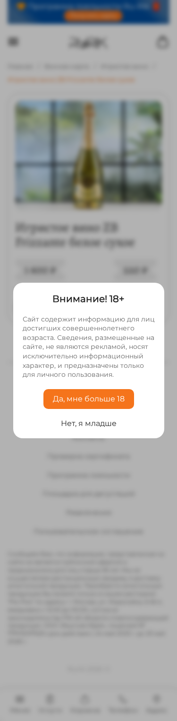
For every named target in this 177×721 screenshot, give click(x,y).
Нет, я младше (89, 423)
